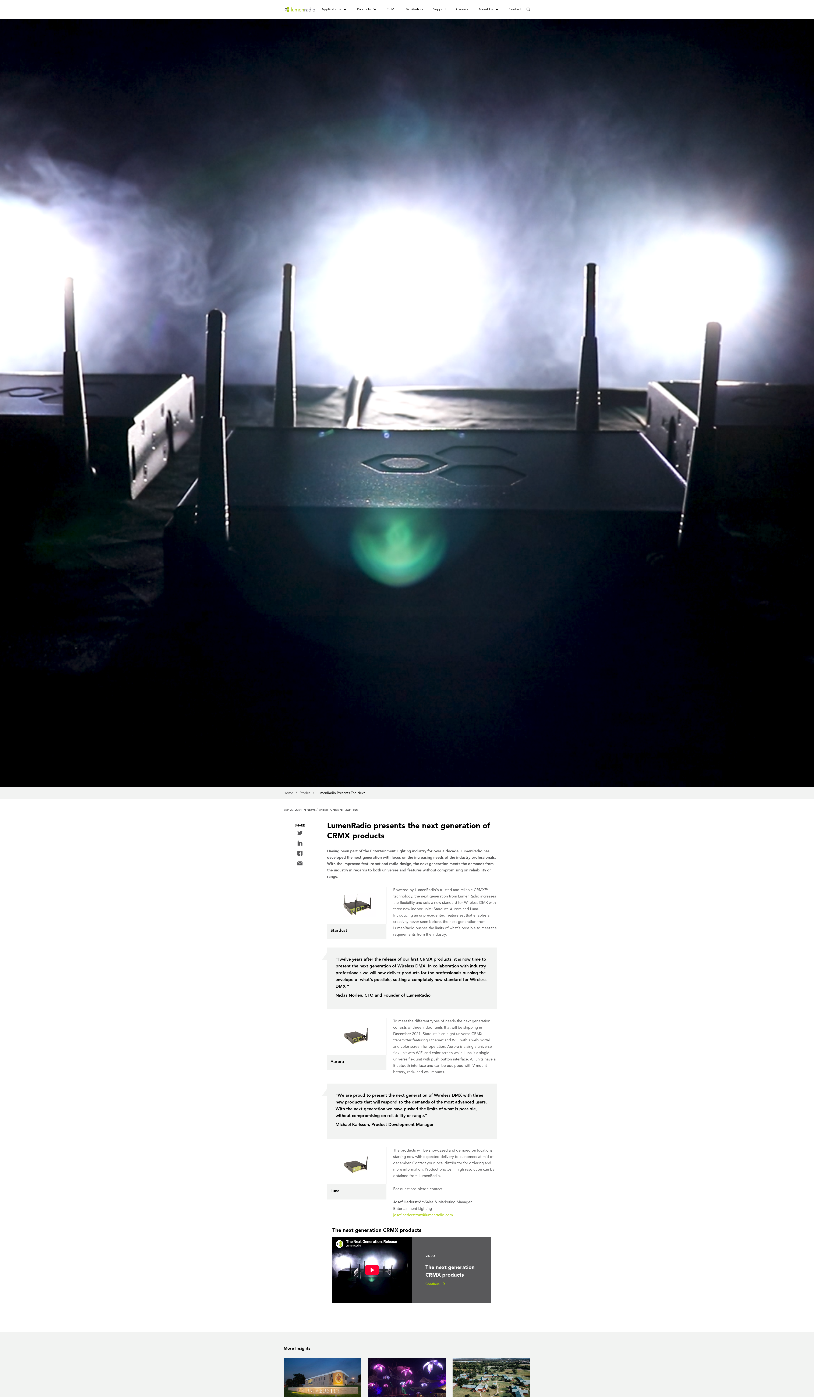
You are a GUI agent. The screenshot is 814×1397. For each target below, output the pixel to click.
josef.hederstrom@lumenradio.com (423, 1215)
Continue (432, 1284)
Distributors (414, 9)
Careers (462, 9)
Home (289, 793)
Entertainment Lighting (338, 810)
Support (439, 9)
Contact (515, 9)
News (311, 810)
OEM (390, 9)
